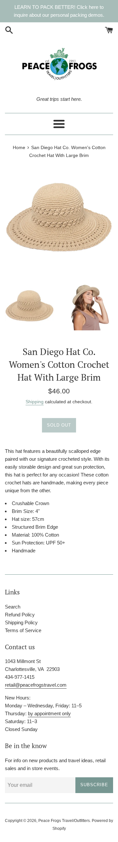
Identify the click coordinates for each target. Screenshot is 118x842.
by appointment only (49, 713)
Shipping (35, 401)
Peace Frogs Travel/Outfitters (64, 820)
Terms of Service (23, 630)
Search (12, 606)
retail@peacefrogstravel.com (36, 685)
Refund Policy (20, 614)
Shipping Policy (21, 622)
